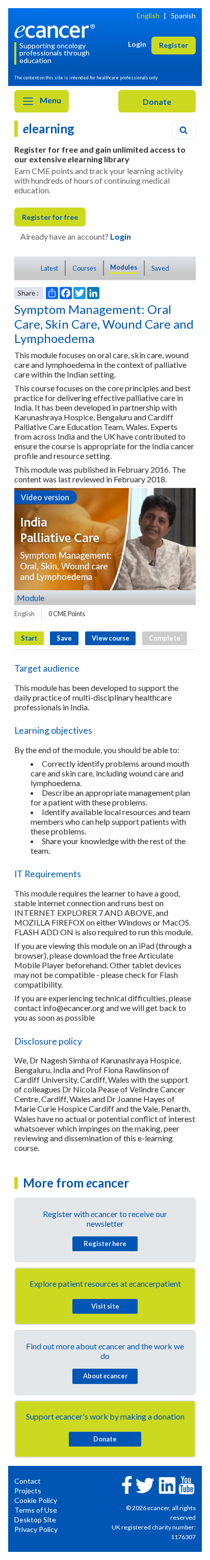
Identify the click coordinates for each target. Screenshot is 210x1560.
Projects (27, 1490)
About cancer (105, 1376)
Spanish (183, 15)
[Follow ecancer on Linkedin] (167, 1484)
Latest (49, 268)
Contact (27, 1481)
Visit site (105, 1306)
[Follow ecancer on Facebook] (127, 1484)
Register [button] (173, 45)
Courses (84, 268)
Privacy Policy (36, 1529)
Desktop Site (35, 1519)
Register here (105, 1243)
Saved (160, 268)
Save (64, 638)
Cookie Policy (35, 1500)
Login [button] (137, 44)
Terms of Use (35, 1510)
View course (110, 638)
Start (29, 638)
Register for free (50, 217)
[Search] (183, 130)
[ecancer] (56, 29)
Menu (49, 100)
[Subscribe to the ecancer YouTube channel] (186, 1484)
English (148, 15)
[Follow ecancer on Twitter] (145, 1484)
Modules (123, 267)
